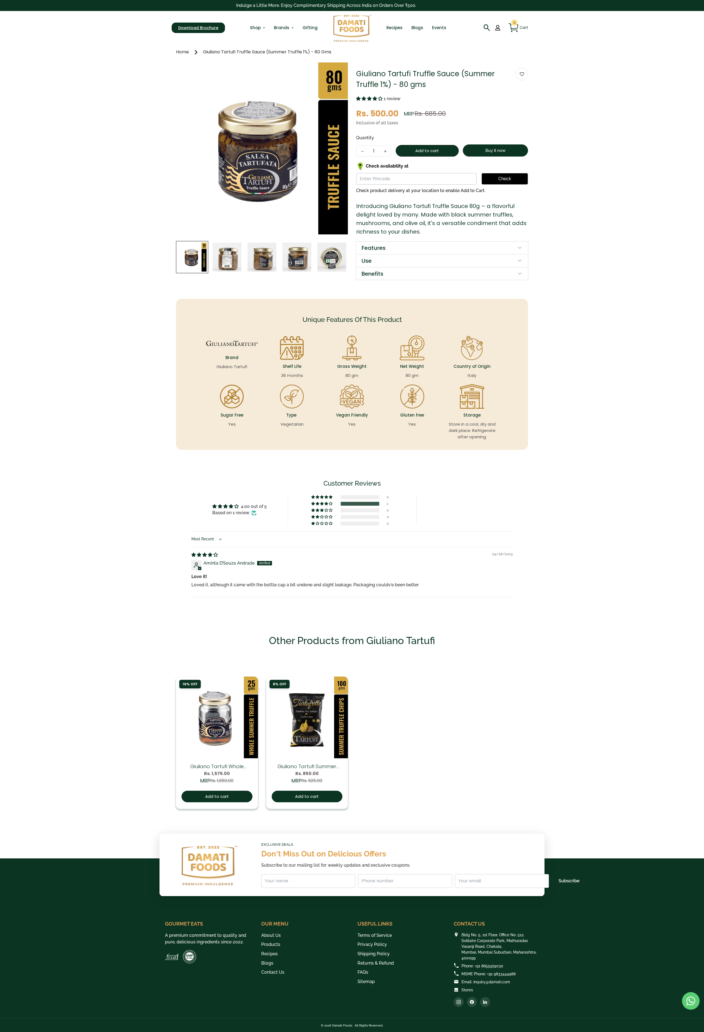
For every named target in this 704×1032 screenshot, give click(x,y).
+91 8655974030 (489, 966)
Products (270, 944)
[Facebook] (472, 1002)
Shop (255, 28)
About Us (271, 935)
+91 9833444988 (501, 974)
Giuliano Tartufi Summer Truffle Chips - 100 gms (306, 766)
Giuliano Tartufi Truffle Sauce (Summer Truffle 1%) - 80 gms (267, 52)
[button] (370, 98)
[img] (204, 554)
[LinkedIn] (485, 1002)
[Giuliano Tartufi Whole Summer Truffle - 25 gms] (217, 718)
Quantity (365, 137)
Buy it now (495, 150)
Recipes (394, 28)
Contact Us (272, 972)
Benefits (372, 274)
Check (504, 178)
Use (367, 261)
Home (183, 52)
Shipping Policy (374, 953)
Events (439, 28)
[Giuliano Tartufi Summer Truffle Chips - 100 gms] (307, 718)
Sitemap (366, 981)
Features (374, 248)
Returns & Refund (376, 963)
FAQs (363, 972)
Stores (467, 990)
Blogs (417, 28)
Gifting (310, 28)
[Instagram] (459, 1002)
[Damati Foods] (352, 28)
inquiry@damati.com (491, 982)
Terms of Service (375, 935)
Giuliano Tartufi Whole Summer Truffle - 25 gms (217, 766)
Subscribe (569, 880)
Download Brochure (198, 28)
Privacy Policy (372, 944)
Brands (281, 28)
